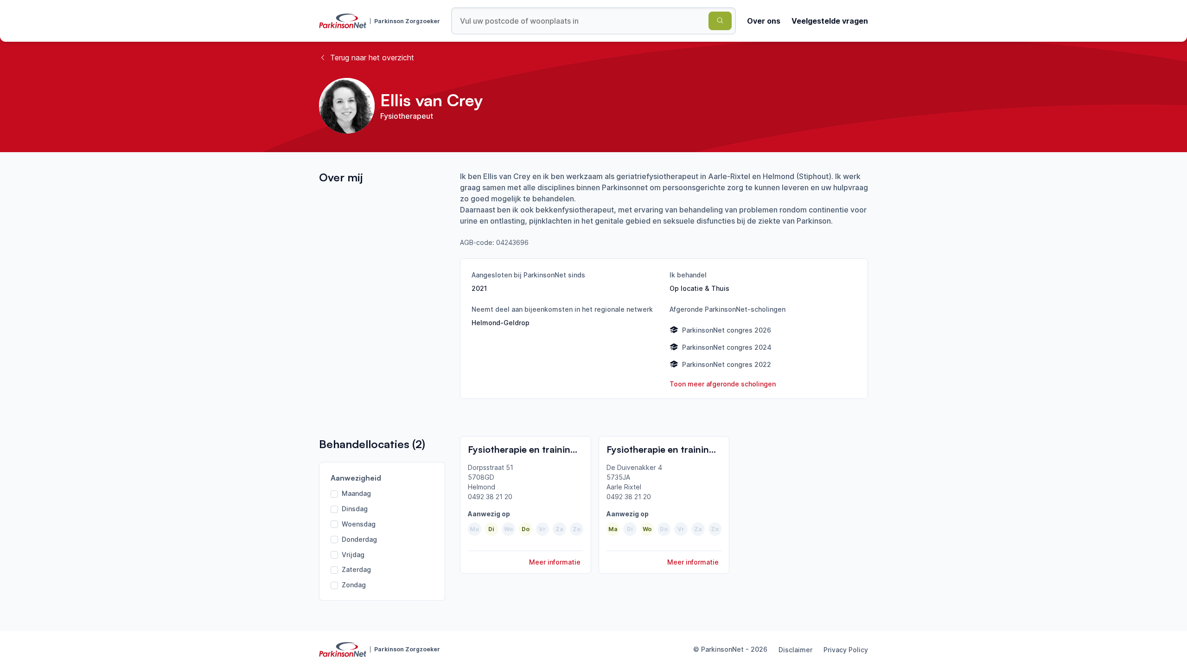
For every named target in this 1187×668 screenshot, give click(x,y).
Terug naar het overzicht (372, 57)
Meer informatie (555, 562)
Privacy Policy (845, 650)
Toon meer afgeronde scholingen (723, 383)
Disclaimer (795, 650)
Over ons (763, 21)
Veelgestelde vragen (829, 21)
